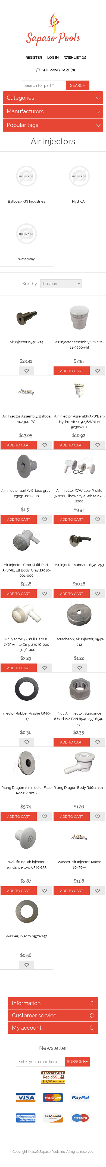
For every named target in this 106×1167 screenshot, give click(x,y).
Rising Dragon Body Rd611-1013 (79, 788)
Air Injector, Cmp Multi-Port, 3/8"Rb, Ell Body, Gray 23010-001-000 (26, 570)
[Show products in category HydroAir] (79, 176)
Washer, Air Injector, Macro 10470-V (79, 864)
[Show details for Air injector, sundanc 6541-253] (79, 540)
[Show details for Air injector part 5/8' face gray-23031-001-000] (26, 466)
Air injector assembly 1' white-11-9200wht (79, 344)
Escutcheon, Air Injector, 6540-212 (79, 642)
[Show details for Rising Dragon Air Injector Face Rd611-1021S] (26, 763)
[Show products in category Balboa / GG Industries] (26, 176)
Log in (53, 57)
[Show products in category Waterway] (26, 233)
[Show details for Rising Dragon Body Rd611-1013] (79, 763)
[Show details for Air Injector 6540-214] (26, 317)
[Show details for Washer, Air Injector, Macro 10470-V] (79, 837)
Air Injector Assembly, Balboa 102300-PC (26, 419)
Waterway (26, 259)
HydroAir (79, 201)
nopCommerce (62, 1158)
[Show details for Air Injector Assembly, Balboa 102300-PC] (26, 391)
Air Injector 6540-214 (26, 342)
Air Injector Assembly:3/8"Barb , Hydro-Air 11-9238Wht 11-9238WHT (79, 421)
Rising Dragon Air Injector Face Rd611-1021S (26, 790)
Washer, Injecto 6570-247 (26, 936)
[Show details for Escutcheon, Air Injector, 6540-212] (79, 614)
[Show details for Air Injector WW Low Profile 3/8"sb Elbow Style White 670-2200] (79, 466)
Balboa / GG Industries (26, 201)
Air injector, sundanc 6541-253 (79, 565)
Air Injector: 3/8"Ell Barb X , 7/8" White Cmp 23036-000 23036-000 (26, 644)
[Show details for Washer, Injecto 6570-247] (26, 911)
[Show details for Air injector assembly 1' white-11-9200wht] (79, 317)
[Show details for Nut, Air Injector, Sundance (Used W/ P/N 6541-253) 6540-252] (79, 689)
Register (34, 57)
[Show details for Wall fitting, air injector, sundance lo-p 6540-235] (26, 837)
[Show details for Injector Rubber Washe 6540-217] (26, 689)
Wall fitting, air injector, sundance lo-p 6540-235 (26, 864)
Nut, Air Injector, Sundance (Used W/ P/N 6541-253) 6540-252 (79, 718)
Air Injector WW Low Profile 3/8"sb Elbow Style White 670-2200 (79, 495)
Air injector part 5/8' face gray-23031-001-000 (26, 493)
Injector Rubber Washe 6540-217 (26, 716)
